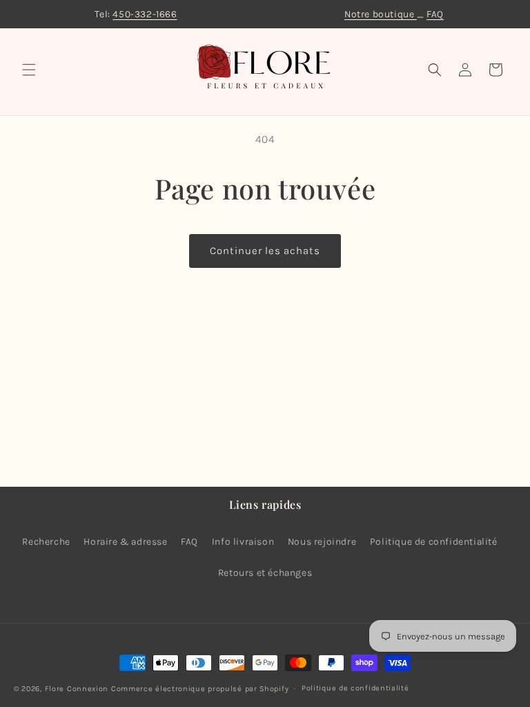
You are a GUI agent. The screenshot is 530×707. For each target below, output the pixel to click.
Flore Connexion (77, 688)
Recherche (46, 542)
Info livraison (243, 542)
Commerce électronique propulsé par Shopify (199, 688)
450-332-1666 (144, 14)
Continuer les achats (265, 250)
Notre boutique (380, 14)
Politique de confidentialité (434, 542)
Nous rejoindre (322, 542)
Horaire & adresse (125, 542)
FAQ (435, 14)
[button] (29, 70)
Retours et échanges (265, 573)
